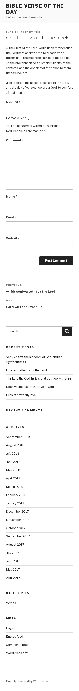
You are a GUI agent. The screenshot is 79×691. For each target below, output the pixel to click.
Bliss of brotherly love (21, 395)
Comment (14, 140)
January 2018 (15, 503)
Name (11, 196)
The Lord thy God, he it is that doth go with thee (38, 378)
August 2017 (15, 544)
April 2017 (13, 578)
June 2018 (13, 462)
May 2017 (13, 569)
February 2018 (16, 495)
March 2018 (14, 487)
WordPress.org (17, 653)
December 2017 (17, 511)
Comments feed (17, 645)
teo (37, 32)
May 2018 (13, 470)
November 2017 (17, 520)
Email (11, 217)
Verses (11, 603)
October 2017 (16, 528)
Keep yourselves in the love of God (30, 387)
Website (12, 238)
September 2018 (18, 437)
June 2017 (13, 561)
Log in (10, 628)
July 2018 (12, 453)
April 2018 (13, 478)
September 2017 (18, 536)
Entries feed (14, 636)
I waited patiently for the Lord (26, 370)
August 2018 (15, 445)
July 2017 (12, 553)
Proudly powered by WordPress (27, 681)
